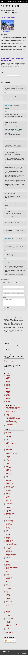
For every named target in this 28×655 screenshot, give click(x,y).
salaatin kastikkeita (10, 614)
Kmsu (6, 152)
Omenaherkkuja (9, 516)
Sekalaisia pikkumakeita (11, 553)
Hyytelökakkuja (9, 449)
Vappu (7, 571)
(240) (8, 381)
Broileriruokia (8, 436)
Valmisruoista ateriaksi (10, 570)
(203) (8, 392)
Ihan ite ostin (8, 455)
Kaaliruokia (8, 466)
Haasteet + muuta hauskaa (12, 75)
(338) (8, 398)
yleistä (7, 631)
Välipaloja (8, 578)
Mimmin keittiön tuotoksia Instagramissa (12, 345)
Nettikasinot (10, 1)
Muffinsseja (8, 507)
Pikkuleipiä (8, 527)
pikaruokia (8, 607)
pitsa (7, 608)
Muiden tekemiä (9, 508)
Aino (6, 142)
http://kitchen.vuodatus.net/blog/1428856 (13, 130)
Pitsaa (7, 530)
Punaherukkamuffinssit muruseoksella (14, 412)
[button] (13, 1)
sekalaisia (8, 616)
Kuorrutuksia (8, 490)
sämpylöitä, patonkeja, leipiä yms (13, 624)
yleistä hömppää (9, 632)
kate (5, 86)
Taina (6, 193)
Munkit (7, 511)
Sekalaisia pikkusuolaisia (11, 554)
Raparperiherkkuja (9, 540)
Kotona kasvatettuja (10, 487)
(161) (8, 378)
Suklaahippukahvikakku (11, 415)
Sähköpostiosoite (9, 289)
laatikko (7, 589)
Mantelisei (8, 414)
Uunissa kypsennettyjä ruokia (12, 567)
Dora (7, 439)
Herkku (7, 446)
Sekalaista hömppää (10, 555)
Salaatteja (8, 550)
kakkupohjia (8, 588)
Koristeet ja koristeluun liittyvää (12, 482)
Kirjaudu (25, 1)
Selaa (16, 1)
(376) (8, 382)
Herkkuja (7, 447)
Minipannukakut (9, 410)
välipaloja (8, 629)
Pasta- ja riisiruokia (10, 521)
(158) (8, 390)
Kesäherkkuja (8, 480)
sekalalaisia (8, 621)
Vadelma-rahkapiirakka (10, 411)
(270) (8, 397)
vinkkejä (7, 626)
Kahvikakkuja (8, 467)
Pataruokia (8, 523)
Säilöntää (8, 561)
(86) (8, 375)
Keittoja (7, 477)
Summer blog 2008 (10, 13)
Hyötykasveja (8, 450)
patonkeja (8, 602)
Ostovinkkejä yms (9, 518)
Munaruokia (8, 510)
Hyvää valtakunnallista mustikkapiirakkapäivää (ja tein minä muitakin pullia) (13, 419)
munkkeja (8, 598)
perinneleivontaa (9, 604)
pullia (7, 609)
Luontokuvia (8, 500)
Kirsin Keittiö (7, 222)
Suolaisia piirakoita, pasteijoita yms (13, 560)
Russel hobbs (8, 547)
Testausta (8, 562)
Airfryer (7, 433)
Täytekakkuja (8, 565)
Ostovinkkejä (8, 517)
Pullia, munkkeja (9, 535)
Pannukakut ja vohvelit (10, 520)
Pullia (7, 533)
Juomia (7, 463)
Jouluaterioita (8, 460)
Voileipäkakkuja (9, 577)
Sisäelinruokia (8, 557)
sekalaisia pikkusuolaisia (11, 619)
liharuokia (8, 594)
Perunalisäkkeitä (9, 526)
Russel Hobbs (8, 545)
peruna (7, 605)
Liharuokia (8, 496)
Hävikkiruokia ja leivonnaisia (12, 453)
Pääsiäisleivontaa (9, 538)
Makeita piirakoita (9, 501)
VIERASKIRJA (9, 568)
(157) (8, 394)
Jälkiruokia (8, 464)
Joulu (7, 459)
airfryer (7, 582)
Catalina (6, 114)
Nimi (4, 284)
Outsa (6, 262)
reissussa (8, 611)
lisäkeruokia (8, 595)
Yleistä (7, 581)
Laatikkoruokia (9, 493)
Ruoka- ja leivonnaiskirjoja (11, 544)
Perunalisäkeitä (9, 524)
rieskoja (7, 612)
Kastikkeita (8, 472)
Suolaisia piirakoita (10, 558)
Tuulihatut (8, 564)
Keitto (7, 476)
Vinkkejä (7, 574)
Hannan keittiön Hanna (9, 96)
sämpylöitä (8, 622)
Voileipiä (7, 575)
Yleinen (7, 580)
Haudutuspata (9, 445)
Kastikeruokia (8, 470)
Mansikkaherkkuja (9, 504)
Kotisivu (13, 293)
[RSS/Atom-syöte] (10, 640)
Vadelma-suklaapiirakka (11, 421)
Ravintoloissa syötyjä (10, 541)
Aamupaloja (8, 432)
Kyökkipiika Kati (8, 238)
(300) (8, 384)
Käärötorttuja (8, 491)
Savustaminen (9, 551)
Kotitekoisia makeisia (10, 486)
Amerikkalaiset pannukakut (11, 425)
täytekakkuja (8, 625)
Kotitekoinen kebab (10, 483)
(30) (8, 385)
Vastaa (5, 92)
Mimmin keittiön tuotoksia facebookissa (12, 351)
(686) (8, 399)
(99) (8, 388)
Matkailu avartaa (9, 506)
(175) (8, 377)
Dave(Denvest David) (10, 437)
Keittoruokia (8, 479)
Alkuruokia (8, 435)
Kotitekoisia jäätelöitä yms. (11, 484)
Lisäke (7, 497)
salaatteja (8, 615)
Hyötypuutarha (9, 452)
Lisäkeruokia (8, 499)
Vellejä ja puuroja (9, 572)
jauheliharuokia (9, 585)
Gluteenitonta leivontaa (10, 440)
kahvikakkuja (8, 587)
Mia (5, 254)
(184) (8, 395)
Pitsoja (7, 531)
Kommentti (4, 297)
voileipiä (7, 628)
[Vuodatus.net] (6, 651)
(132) (8, 380)
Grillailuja (7, 442)
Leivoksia (8, 494)
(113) (8, 387)
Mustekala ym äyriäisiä (10, 513)
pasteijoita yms (9, 601)
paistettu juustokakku (10, 599)
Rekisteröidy (20, 1)
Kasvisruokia (8, 473)
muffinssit (8, 597)
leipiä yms (8, 592)
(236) (8, 391)
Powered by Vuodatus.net (21, 653)
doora (7, 584)
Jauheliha (8, 456)
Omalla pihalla (9, 514)
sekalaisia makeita (9, 618)
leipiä (7, 591)
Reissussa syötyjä (9, 543)
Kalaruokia (8, 469)
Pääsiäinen (8, 537)
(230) (8, 401)
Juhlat (7, 462)
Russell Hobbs (9, 548)
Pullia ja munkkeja (9, 534)
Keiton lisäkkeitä (9, 474)
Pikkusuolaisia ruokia (10, 528)
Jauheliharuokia (9, 457)
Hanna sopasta (8, 105)
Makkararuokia (9, 503)
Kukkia (7, 489)
